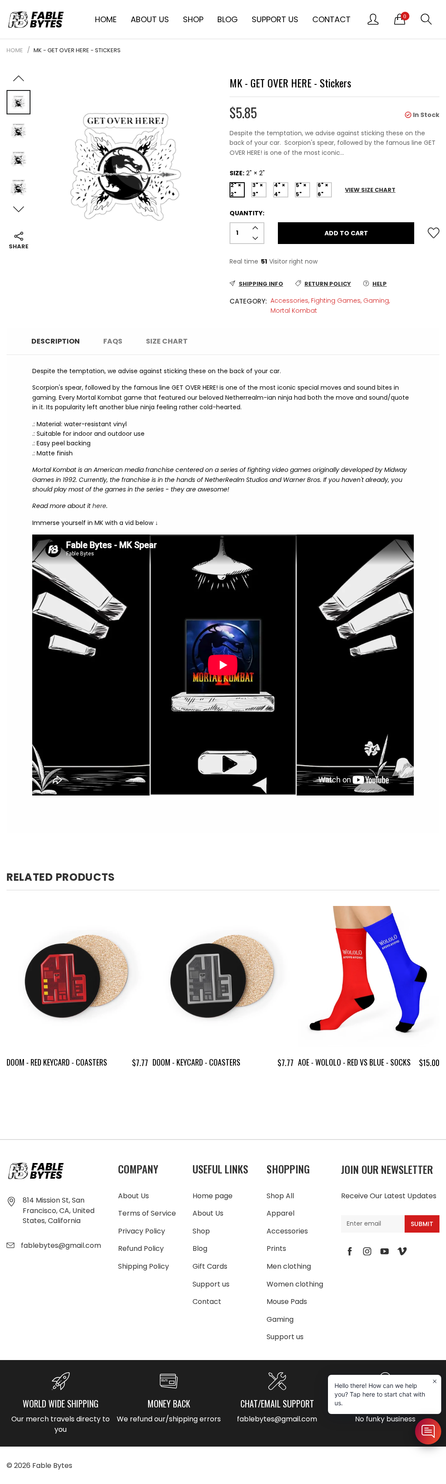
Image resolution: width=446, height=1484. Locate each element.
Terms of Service (147, 1213)
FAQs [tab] (112, 341)
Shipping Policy (143, 1266)
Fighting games (336, 300)
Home (106, 19)
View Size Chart (370, 190)
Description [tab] (55, 341)
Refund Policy (141, 1248)
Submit (422, 1224)
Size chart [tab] (167, 341)
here (99, 505)
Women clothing (295, 1284)
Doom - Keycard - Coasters (196, 1062)
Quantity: (247, 213)
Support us (275, 19)
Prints (276, 1248)
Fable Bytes (52, 1466)
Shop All (280, 1196)
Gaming (376, 300)
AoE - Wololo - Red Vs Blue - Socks (354, 1062)
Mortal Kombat (293, 310)
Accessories (289, 300)
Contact (331, 19)
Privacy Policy (141, 1231)
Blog (227, 19)
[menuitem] (106, 19)
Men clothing (289, 1266)
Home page (213, 1196)
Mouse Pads (287, 1302)
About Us (150, 19)
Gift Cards (210, 1266)
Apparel (280, 1213)
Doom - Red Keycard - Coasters (57, 1062)
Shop (193, 19)
